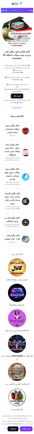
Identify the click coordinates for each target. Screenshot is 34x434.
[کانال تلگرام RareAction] (17, 293)
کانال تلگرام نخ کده (17, 409)
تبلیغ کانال (13, 429)
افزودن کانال (17, 96)
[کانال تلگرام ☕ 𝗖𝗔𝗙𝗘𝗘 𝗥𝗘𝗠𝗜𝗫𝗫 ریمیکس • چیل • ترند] (17, 344)
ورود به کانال (26, 429)
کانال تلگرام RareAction (17, 305)
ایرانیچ (15, 3)
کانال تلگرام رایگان (17, 107)
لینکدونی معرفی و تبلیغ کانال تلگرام (17, 279)
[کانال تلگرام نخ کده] (17, 397)
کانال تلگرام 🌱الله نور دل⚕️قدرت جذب (17, 384)
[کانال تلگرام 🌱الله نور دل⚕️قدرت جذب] (17, 372)
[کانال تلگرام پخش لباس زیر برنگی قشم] (17, 318)
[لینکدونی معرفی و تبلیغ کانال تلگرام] (17, 267)
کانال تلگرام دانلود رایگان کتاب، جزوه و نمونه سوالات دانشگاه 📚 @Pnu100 (17, 55)
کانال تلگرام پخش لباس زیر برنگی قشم (17, 330)
